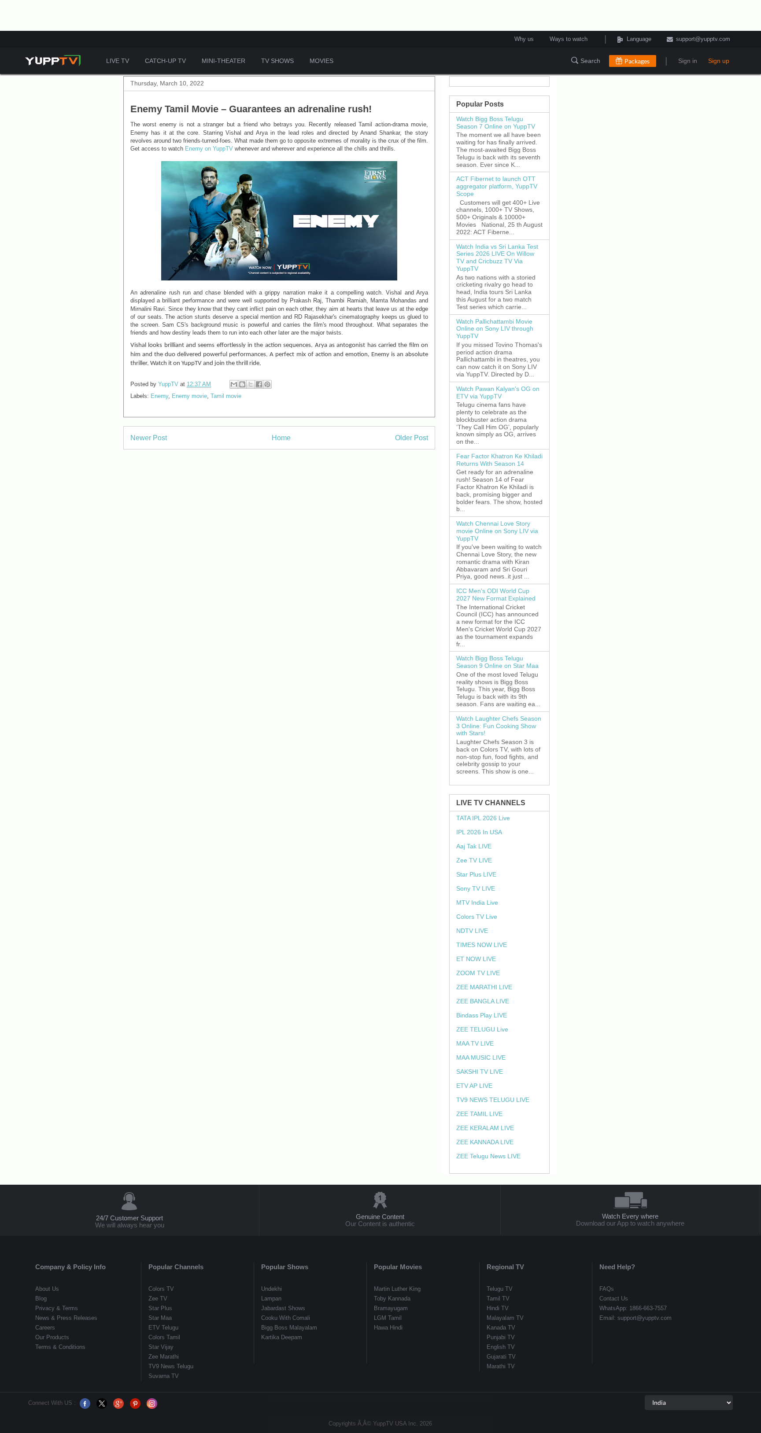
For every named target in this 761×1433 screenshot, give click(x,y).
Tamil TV (498, 1298)
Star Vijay (161, 1347)
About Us (47, 1289)
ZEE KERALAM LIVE (485, 1127)
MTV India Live (477, 902)
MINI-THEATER (223, 60)
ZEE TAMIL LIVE (479, 1113)
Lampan (271, 1298)
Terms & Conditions (60, 1347)
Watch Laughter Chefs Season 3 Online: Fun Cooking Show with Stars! (498, 726)
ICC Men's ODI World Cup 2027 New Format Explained (496, 594)
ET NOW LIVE (476, 958)
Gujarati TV (501, 1356)
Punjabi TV (501, 1337)
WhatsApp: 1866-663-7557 (633, 1308)
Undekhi (271, 1289)
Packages (637, 61)
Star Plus (160, 1308)
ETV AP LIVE (474, 1085)
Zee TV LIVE (474, 860)
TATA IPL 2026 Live (483, 817)
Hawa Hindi (388, 1327)
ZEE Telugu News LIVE (488, 1156)
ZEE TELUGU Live (482, 1029)
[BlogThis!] (242, 384)
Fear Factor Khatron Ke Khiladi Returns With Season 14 (499, 460)
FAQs (606, 1289)
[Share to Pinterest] (267, 384)
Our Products (52, 1337)
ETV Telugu (163, 1327)
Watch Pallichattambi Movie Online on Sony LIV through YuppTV (494, 329)
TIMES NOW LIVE (481, 944)
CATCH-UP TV (165, 60)
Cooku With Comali (285, 1318)
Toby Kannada (392, 1298)
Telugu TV (500, 1289)
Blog (41, 1298)
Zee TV (157, 1298)
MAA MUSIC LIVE (481, 1057)
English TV (501, 1347)
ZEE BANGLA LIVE (482, 1001)
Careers (45, 1327)
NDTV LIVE (472, 930)
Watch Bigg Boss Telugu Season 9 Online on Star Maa (497, 662)
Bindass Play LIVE (481, 1015)
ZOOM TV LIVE (478, 972)
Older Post (411, 438)
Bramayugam (391, 1308)
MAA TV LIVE (475, 1043)
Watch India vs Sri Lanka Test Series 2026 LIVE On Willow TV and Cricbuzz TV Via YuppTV (497, 257)
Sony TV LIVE (475, 888)
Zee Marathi (163, 1356)
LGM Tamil (388, 1318)
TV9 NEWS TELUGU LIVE (492, 1099)
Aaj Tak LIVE (473, 846)
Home (281, 438)
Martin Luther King (397, 1289)
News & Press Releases (66, 1318)
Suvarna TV (163, 1376)
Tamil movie (226, 396)
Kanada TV (501, 1327)
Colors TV (161, 1289)
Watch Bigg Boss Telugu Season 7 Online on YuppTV (495, 122)
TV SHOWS (277, 60)
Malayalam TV (505, 1318)
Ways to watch (568, 39)
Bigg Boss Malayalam (289, 1327)
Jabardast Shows (283, 1308)
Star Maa (160, 1318)
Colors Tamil (164, 1337)
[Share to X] (250, 384)
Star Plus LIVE (476, 874)
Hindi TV (498, 1308)
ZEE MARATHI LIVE (484, 987)
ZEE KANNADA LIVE (484, 1142)
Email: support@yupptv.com (635, 1318)
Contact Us (613, 1298)
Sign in (687, 60)
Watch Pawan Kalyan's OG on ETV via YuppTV (497, 392)
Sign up (718, 60)
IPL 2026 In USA (479, 832)
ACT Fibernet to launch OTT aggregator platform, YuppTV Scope (496, 186)
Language (627, 39)
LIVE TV (117, 60)
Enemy (159, 396)
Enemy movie (189, 396)
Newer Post (148, 438)
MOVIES (321, 60)
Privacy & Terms (56, 1308)
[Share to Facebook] (259, 384)
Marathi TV (501, 1366)
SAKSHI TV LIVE (479, 1071)
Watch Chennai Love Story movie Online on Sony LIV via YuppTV (497, 531)
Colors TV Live (476, 916)
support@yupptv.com (703, 39)
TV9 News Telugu (170, 1366)
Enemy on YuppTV (209, 148)
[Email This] (233, 384)
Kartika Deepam (281, 1337)
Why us (524, 39)
